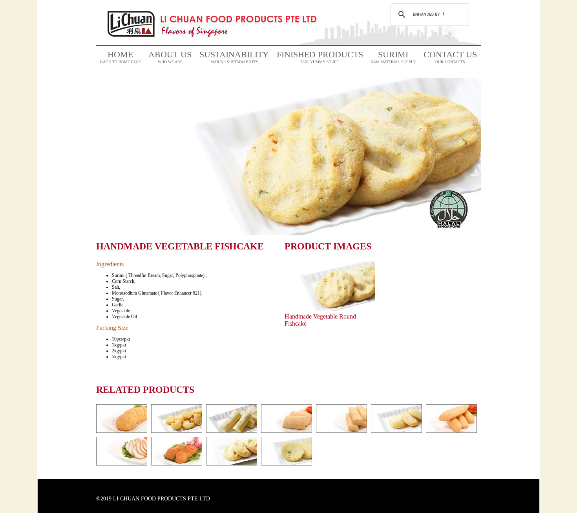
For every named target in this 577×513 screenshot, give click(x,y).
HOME (120, 56)
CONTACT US (450, 56)
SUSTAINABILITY (234, 56)
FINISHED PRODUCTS (320, 56)
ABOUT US (170, 56)
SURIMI (393, 56)
